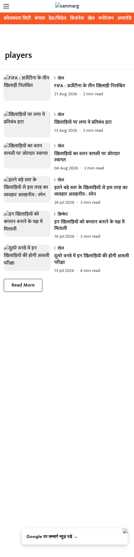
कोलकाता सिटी (17, 18)
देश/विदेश (57, 18)
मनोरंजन (106, 18)
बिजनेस (77, 18)
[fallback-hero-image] (29, 87)
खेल (91, 18)
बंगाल (40, 18)
